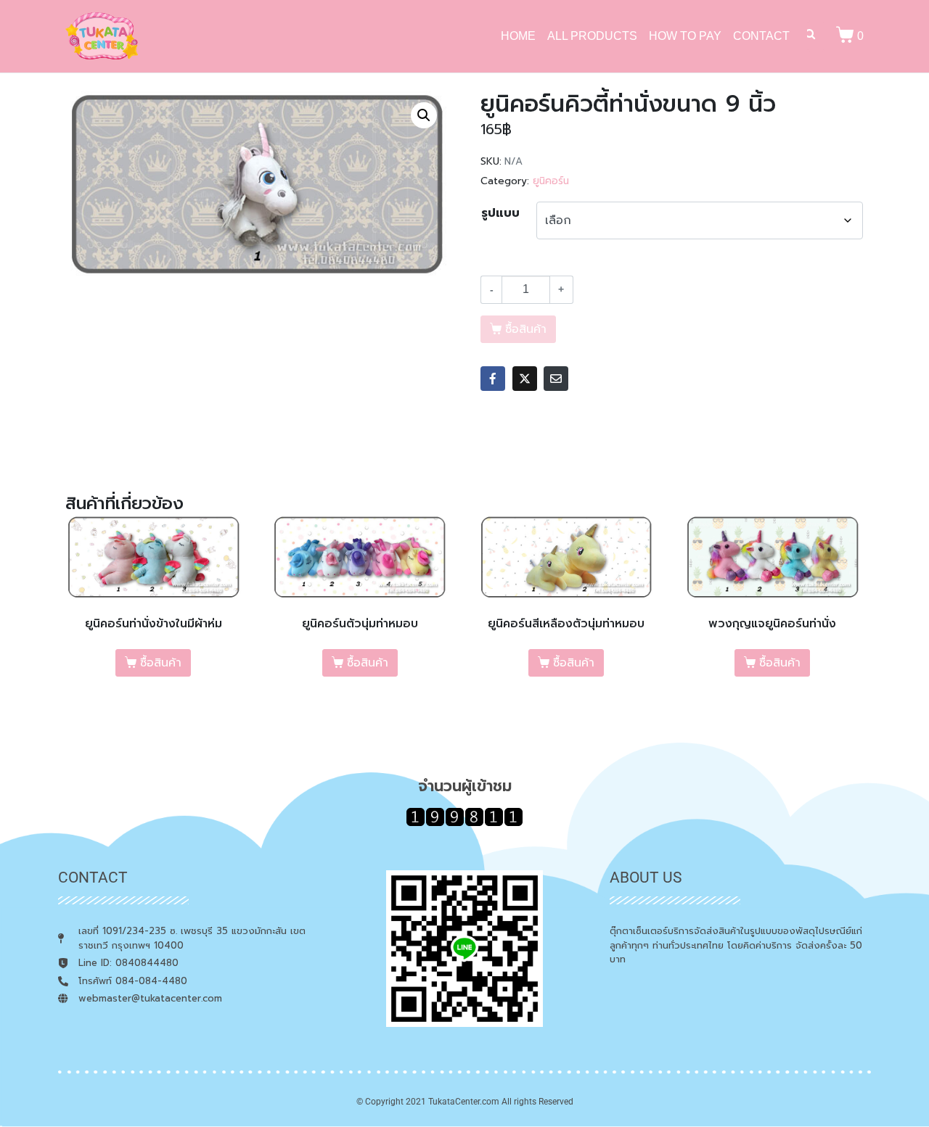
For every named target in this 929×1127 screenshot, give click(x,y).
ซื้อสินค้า (160, 663)
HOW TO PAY (685, 36)
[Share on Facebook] (492, 378)
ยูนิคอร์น (551, 181)
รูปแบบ (500, 213)
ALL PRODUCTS (592, 36)
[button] (424, 115)
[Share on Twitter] (524, 378)
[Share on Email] (556, 378)
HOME (518, 36)
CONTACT (761, 36)
